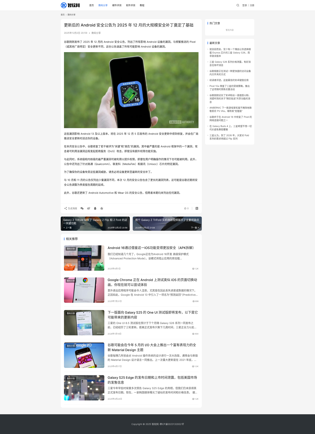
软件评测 (130, 5)
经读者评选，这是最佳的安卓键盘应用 (229, 80)
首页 (91, 5)
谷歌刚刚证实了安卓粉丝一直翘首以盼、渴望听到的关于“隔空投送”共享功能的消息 (230, 98)
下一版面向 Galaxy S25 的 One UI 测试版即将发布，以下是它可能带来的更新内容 (153, 314)
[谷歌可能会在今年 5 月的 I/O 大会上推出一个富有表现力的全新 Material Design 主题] (84, 355)
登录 (244, 5)
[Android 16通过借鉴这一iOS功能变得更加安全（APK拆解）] (84, 258)
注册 (252, 5)
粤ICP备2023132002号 (171, 424)
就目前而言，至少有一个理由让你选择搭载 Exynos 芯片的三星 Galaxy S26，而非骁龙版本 (230, 52)
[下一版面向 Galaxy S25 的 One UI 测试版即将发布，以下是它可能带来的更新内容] (84, 322)
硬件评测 (116, 5)
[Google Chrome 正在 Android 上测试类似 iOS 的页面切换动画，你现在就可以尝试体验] (84, 290)
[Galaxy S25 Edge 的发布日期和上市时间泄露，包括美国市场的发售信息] (84, 387)
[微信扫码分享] (82, 208)
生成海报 (72, 208)
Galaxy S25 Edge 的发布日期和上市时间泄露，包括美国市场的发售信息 (152, 380)
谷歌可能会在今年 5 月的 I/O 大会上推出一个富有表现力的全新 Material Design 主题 (152, 347)
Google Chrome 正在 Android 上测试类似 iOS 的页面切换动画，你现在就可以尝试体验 (152, 282)
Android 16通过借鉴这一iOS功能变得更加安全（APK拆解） (152, 248)
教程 (142, 5)
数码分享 (103, 5)
